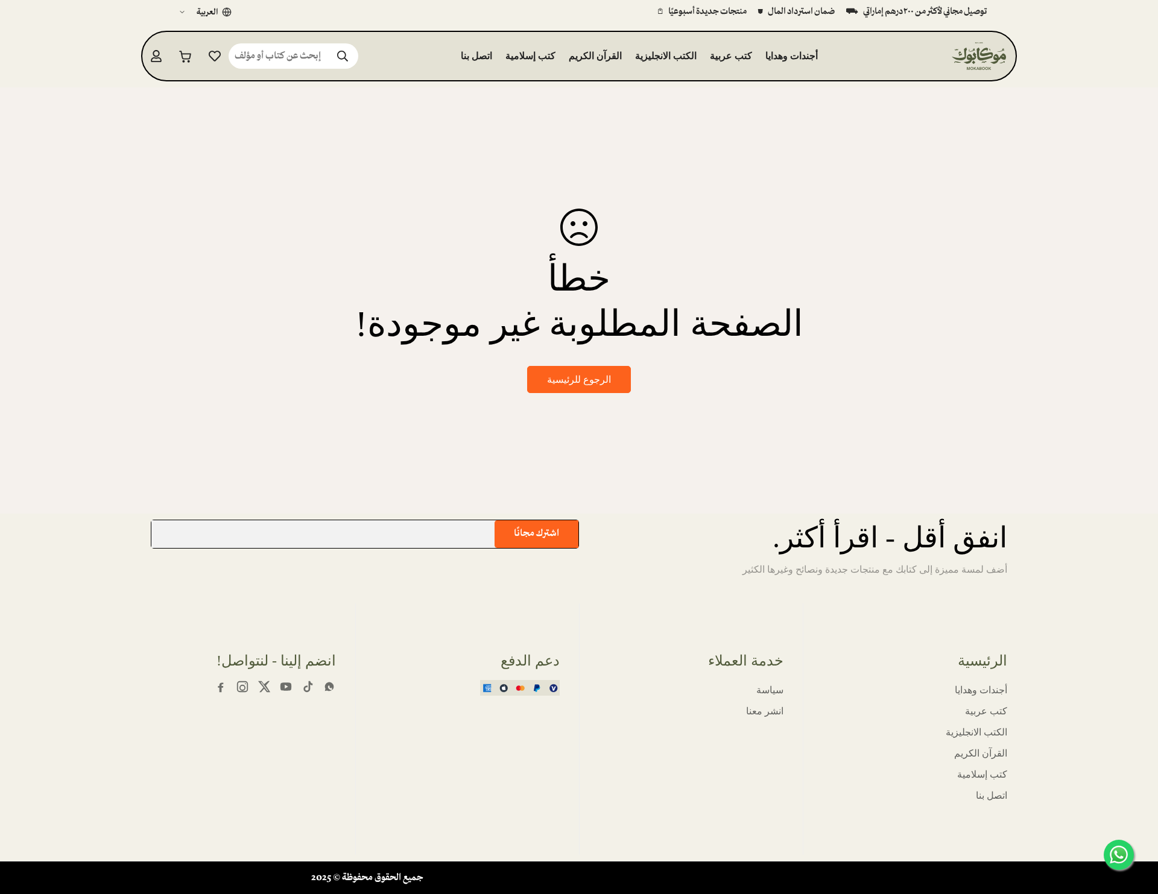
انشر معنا (764, 711)
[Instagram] (242, 686)
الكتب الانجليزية (666, 56)
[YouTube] (286, 686)
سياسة (769, 690)
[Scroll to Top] (23, 828)
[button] (185, 55)
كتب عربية (731, 56)
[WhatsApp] (329, 686)
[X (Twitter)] (264, 686)
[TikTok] (307, 686)
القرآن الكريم (595, 56)
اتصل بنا (476, 56)
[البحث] (342, 56)
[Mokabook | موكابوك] (979, 56)
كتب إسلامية (530, 56)
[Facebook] (220, 686)
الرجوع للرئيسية (579, 379)
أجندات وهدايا (791, 56)
